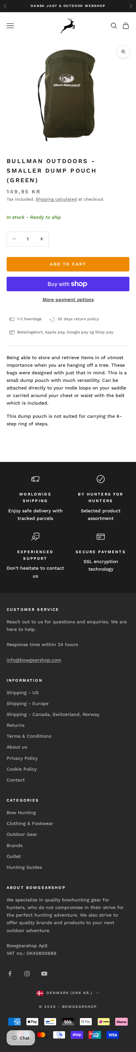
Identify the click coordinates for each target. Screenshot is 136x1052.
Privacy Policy (22, 758)
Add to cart (68, 264)
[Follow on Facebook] (10, 973)
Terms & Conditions (29, 736)
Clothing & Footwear (30, 823)
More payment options (68, 299)
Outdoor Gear (22, 834)
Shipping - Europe (28, 703)
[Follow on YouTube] (44, 973)
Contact (16, 779)
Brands (14, 845)
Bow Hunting (21, 812)
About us (17, 747)
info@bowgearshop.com (34, 660)
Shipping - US (23, 692)
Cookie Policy (22, 769)
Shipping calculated (56, 199)
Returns (15, 725)
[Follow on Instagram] (27, 973)
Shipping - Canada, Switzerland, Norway (53, 714)
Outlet (14, 856)
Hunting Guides (24, 867)
